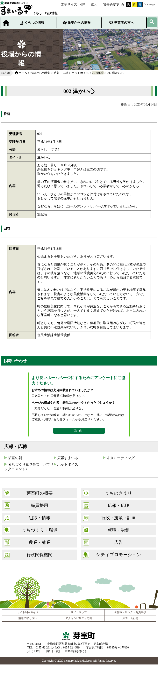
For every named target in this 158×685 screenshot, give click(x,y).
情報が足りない (74, 395)
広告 (118, 542)
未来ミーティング (121, 458)
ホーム (23, 72)
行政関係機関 (39, 554)
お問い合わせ (130, 618)
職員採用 (39, 505)
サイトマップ (79, 612)
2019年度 (98, 72)
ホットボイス (80, 72)
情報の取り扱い (27, 618)
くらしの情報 (34, 22)
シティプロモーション (118, 554)
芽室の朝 (15, 458)
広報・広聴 (61, 72)
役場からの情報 (79, 22)
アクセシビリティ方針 (78, 618)
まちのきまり (118, 493)
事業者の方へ (124, 22)
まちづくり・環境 (39, 530)
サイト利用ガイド (27, 612)
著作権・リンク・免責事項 (130, 612)
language (149, 4)
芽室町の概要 (40, 493)
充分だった (42, 395)
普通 (56, 395)
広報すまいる (67, 458)
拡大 (93, 4)
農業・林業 (39, 542)
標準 (83, 4)
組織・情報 (39, 517)
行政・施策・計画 (118, 517)
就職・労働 (118, 530)
